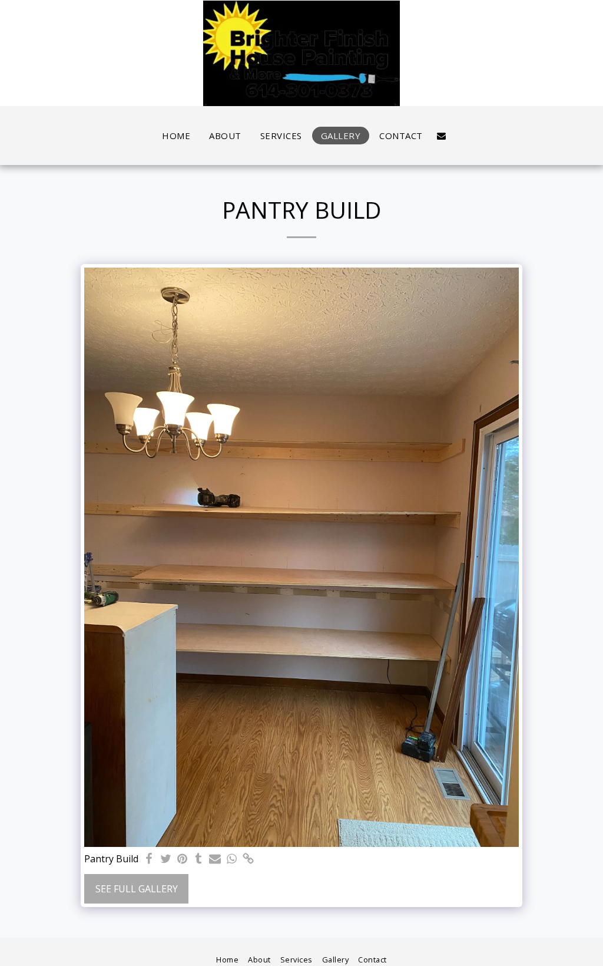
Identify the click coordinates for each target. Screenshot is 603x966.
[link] (248, 859)
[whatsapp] (231, 859)
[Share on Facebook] (149, 859)
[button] (441, 135)
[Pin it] (182, 859)
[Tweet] (165, 859)
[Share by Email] (215, 859)
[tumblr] (198, 859)
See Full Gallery (136, 888)
